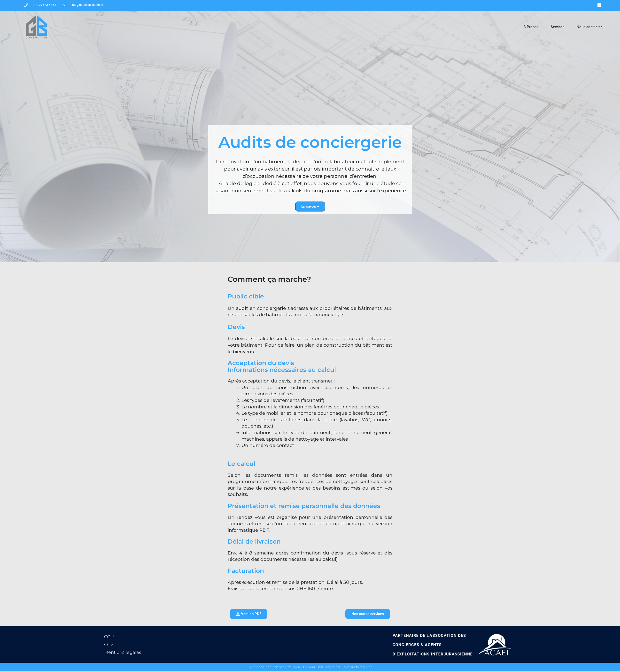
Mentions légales (122, 652)
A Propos (531, 27)
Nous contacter (589, 27)
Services (558, 27)
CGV (108, 644)
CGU (109, 637)
